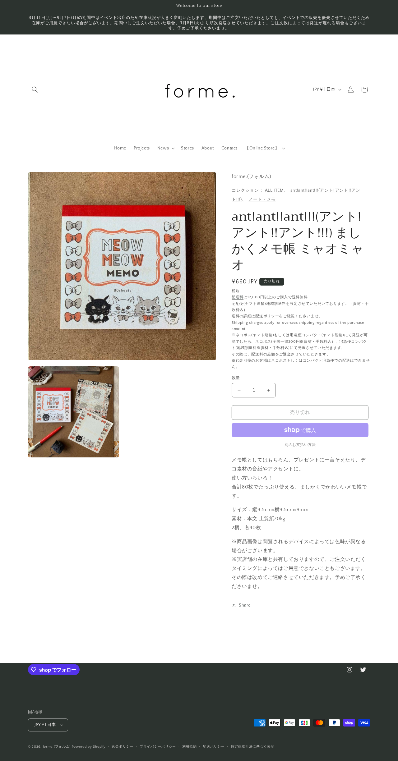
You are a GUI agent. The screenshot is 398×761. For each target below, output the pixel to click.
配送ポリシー (213, 747)
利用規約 (189, 747)
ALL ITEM (274, 190)
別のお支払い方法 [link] (300, 445)
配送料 (237, 297)
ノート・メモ (262, 199)
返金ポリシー (122, 747)
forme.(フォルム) (57, 747)
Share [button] (245, 605)
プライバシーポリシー (158, 747)
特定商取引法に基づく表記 (252, 747)
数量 (236, 378)
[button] (35, 89)
